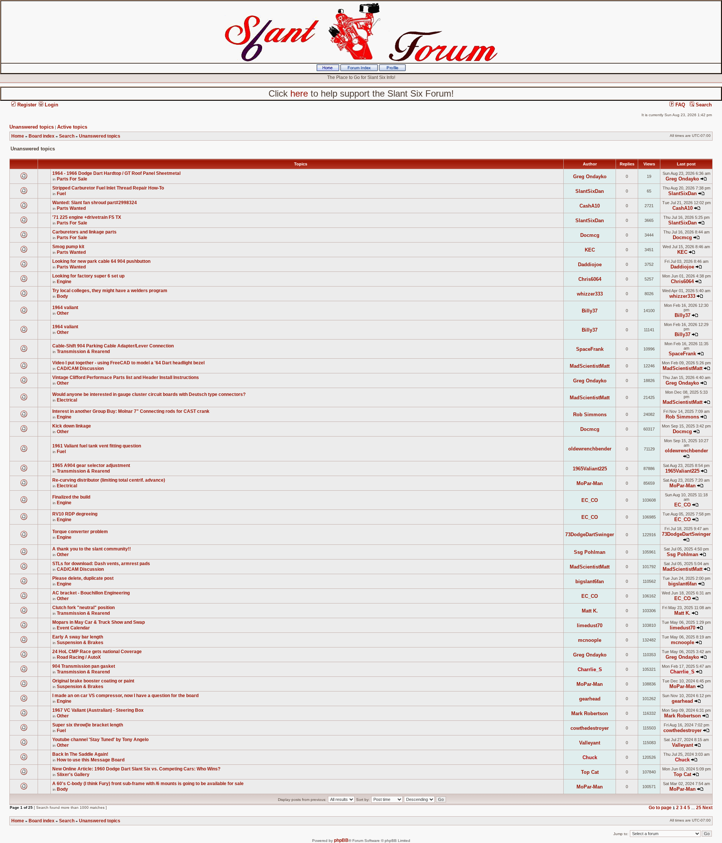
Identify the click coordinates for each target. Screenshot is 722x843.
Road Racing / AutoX (79, 657)
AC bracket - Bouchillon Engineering (91, 593)
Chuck (589, 757)
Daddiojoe (590, 264)
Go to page (660, 807)
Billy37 (590, 311)
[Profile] (392, 69)
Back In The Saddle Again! (80, 754)
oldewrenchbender (589, 449)
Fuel (61, 193)
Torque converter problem (80, 531)
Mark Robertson (589, 713)
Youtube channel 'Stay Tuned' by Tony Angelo (100, 739)
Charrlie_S (590, 669)
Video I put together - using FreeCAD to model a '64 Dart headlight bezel (128, 362)
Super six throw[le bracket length (87, 725)
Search (703, 105)
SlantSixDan (589, 191)
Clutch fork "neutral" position (83, 607)
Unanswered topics (31, 127)
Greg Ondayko (590, 176)
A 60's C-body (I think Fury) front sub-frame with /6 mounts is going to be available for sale (148, 783)
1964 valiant (65, 307)
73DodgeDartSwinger (589, 534)
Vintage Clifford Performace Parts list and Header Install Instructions (125, 377)
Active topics (72, 127)
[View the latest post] (703, 179)
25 (698, 807)
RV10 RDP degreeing (74, 514)
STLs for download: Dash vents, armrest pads (101, 563)
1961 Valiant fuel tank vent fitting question (96, 446)
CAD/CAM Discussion (80, 368)
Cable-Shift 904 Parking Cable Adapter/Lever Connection (113, 346)
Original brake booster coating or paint (93, 681)
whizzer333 (590, 294)
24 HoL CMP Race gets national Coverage (97, 651)
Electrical (67, 400)
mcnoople (589, 640)
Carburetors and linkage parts (84, 232)
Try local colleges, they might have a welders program (109, 290)
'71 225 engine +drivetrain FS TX (86, 217)
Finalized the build (71, 497)
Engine (64, 281)
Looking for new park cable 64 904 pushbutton (101, 261)
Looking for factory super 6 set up (88, 276)
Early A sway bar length (77, 637)
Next (707, 807)
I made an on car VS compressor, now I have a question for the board (125, 695)
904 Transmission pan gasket (83, 666)
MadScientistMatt (590, 366)
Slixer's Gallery (73, 774)
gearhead (590, 699)
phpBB (341, 840)
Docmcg (589, 235)
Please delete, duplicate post (83, 578)
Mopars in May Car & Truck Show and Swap (98, 622)
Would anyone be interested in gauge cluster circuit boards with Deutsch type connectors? (149, 394)
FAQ (679, 105)
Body (62, 296)
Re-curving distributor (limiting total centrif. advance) (108, 480)
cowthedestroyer (589, 728)
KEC (590, 250)
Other (63, 313)
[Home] (328, 69)
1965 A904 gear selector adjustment (91, 465)
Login (50, 105)
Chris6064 (589, 279)
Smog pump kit (68, 246)
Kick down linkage (71, 426)
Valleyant (589, 743)
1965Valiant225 (590, 469)
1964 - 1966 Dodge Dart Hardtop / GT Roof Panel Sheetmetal (116, 173)
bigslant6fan (589, 581)
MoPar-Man (589, 483)
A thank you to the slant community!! (91, 549)
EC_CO (589, 500)
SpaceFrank (590, 349)
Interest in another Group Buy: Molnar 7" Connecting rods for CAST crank (130, 411)
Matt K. (590, 611)
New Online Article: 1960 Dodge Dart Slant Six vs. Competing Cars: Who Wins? (136, 769)
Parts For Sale (72, 179)
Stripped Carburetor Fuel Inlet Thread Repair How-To (108, 188)
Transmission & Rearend (83, 351)
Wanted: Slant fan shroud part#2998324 (94, 202)
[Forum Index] (359, 69)
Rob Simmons (590, 414)
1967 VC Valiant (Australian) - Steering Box (98, 710)
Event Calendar (73, 628)
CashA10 (589, 206)
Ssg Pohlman (589, 552)
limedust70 (589, 625)
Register (26, 105)
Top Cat (590, 772)
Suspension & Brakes (80, 642)
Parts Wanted (71, 208)
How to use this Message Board (90, 760)
